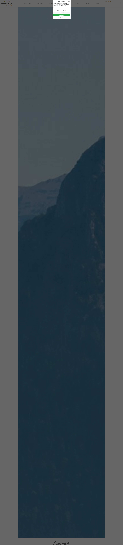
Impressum (64, 17)
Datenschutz (60, 17)
